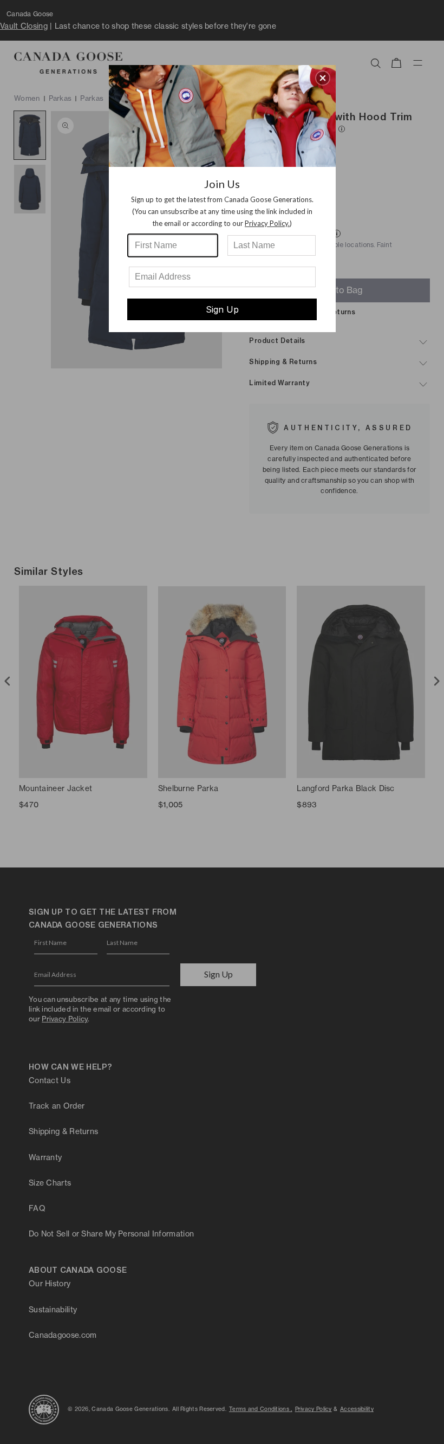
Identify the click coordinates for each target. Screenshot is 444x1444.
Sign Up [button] (222, 309)
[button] (322, 78)
